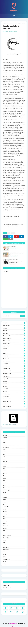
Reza (4, 533)
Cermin (5, 461)
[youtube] (22, 611)
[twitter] (11, 608)
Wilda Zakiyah (6, 559)
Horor (4, 502)
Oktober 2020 (14, 404)
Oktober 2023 (14, 343)
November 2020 (14, 401)
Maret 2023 (14, 358)
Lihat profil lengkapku (7, 587)
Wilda (4, 556)
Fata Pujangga (6, 490)
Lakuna (5, 521)
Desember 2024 (14, 335)
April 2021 (14, 389)
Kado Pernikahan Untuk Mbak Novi (16, 253)
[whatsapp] (16, 608)
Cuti (8, 233)
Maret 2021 (14, 391)
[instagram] (16, 611)
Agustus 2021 (14, 378)
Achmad (5, 435)
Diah (4, 475)
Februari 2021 (14, 394)
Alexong (5, 437)
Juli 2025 (14, 328)
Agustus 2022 (14, 368)
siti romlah (5, 547)
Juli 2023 (14, 348)
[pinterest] (5, 611)
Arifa (4, 449)
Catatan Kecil (12, 246)
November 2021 (14, 373)
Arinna (4, 452)
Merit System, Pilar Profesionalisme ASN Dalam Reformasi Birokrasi (15, 261)
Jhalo (4, 509)
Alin (4, 444)
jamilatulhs (6, 506)
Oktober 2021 (14, 376)
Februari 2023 (14, 361)
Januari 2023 (14, 363)
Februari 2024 (14, 340)
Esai (4, 480)
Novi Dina (5, 528)
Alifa (4, 442)
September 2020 (14, 406)
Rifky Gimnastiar (7, 535)
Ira (4, 504)
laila (4, 518)
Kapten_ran (6, 514)
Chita (4, 466)
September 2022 (14, 366)
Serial (4, 540)
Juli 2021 (14, 381)
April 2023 (14, 356)
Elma (4, 478)
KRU (4, 516)
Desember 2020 (14, 399)
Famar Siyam (6, 487)
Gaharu (9, 23)
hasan (4, 499)
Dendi (4, 471)
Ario (4, 454)
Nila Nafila (5, 525)
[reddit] (22, 608)
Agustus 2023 (14, 346)
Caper (4, 459)
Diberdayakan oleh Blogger (9, 424)
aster (4, 456)
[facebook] (5, 608)
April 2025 (14, 333)
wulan (4, 561)
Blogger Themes (14, 626)
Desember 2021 (14, 371)
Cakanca (6, 31)
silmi (4, 542)
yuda (4, 564)
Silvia (4, 545)
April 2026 (14, 323)
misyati (4, 523)
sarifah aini (5, 537)
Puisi (4, 530)
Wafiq (4, 554)
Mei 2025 (14, 330)
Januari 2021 (14, 396)
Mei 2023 (14, 353)
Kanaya (5, 511)
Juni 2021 (14, 383)
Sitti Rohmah (6, 549)
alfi (4, 440)
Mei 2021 (14, 386)
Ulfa (4, 552)
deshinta (5, 473)
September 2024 (14, 338)
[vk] (11, 611)
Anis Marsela (6, 447)
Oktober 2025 (14, 325)
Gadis (4, 492)
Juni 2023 (14, 351)
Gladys (5, 497)
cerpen (5, 463)
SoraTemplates (13, 623)
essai (4, 483)
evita (4, 485)
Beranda (5, 23)
